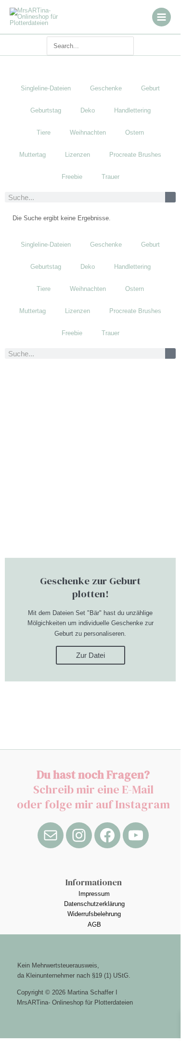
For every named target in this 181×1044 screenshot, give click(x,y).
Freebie (72, 176)
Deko (87, 110)
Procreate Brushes (135, 154)
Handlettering (132, 110)
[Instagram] (79, 835)
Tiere (44, 132)
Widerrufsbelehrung (94, 914)
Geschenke (106, 88)
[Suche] (170, 197)
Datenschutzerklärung (94, 903)
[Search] (128, 46)
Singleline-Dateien (46, 88)
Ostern (134, 132)
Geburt (150, 88)
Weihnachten (88, 132)
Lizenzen (77, 154)
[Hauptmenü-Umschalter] (161, 17)
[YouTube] (136, 835)
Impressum (94, 893)
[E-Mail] (51, 835)
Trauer (110, 176)
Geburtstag (45, 110)
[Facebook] (107, 835)
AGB (94, 924)
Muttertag (32, 154)
